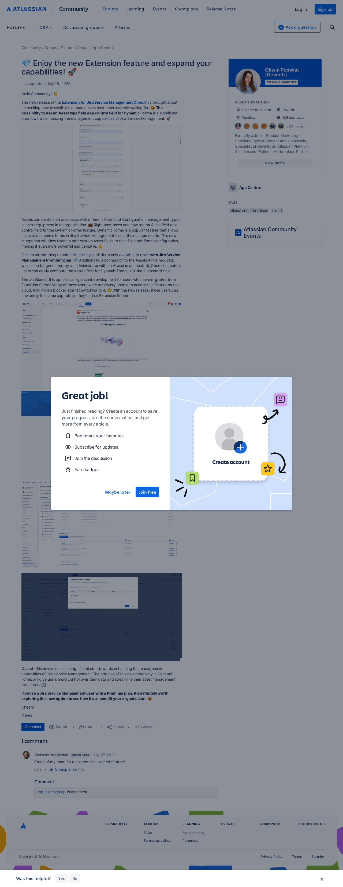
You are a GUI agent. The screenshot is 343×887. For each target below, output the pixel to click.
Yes (61, 878)
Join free (147, 492)
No (74, 878)
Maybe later (117, 492)
